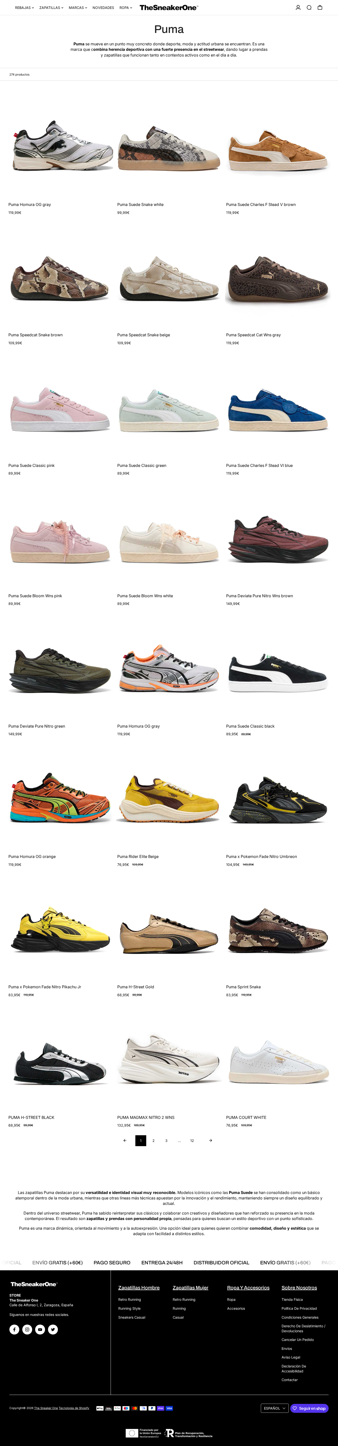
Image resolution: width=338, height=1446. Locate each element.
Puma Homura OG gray (29, 204)
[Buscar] (309, 7)
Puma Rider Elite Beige (138, 856)
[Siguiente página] (211, 1141)
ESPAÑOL (272, 1408)
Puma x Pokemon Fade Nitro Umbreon (261, 856)
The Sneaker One (46, 1408)
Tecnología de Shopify (74, 1408)
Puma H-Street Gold (135, 986)
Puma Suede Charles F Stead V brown (261, 204)
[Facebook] (14, 1329)
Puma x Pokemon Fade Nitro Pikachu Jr (44, 986)
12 (192, 1140)
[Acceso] (298, 7)
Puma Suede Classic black (250, 726)
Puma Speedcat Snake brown (35, 334)
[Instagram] (27, 1329)
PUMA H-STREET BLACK (31, 1117)
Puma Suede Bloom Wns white (145, 595)
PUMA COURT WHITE (246, 1117)
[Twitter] (53, 1329)
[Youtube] (40, 1329)
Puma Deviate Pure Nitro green (36, 726)
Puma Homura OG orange (32, 856)
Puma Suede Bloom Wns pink (35, 595)
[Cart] (320, 7)
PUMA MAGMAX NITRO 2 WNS (145, 1117)
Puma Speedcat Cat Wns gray (253, 334)
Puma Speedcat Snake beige (143, 334)
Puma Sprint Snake (243, 986)
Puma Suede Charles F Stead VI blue (259, 465)
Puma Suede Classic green (141, 465)
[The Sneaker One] (169, 7)
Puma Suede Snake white (140, 204)
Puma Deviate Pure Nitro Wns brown (259, 595)
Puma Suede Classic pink (31, 465)
